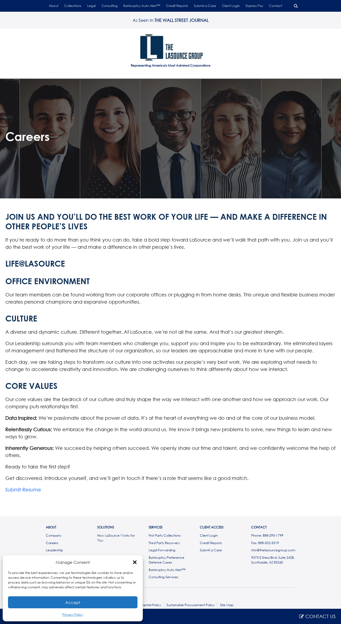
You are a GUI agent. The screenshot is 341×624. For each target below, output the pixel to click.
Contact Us (320, 616)
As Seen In (171, 20)
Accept (72, 602)
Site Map (226, 605)
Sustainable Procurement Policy (190, 605)
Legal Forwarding (162, 550)
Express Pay (254, 5)
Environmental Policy (145, 605)
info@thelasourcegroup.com (273, 550)
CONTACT (259, 527)
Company (53, 535)
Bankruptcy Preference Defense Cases (166, 560)
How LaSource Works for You (116, 538)
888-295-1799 (273, 535)
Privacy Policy (72, 614)
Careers (52, 543)
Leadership (54, 550)
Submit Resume (23, 489)
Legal (91, 5)
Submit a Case (205, 5)
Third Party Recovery (164, 543)
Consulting (109, 5)
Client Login (231, 5)
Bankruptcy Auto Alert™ (141, 5)
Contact (275, 5)
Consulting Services (163, 577)
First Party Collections (165, 535)
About (53, 5)
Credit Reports (177, 5)
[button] (134, 562)
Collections (72, 5)
